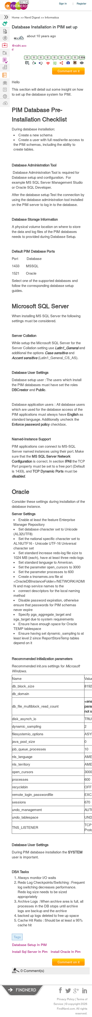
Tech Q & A (4, 89)
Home (16, 17)
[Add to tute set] (27, 62)
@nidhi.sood (19, 47)
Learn (4, 75)
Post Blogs (4, 103)
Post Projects (4, 31)
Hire (4, 23)
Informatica (52, 17)
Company (4, 67)
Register (81, 3)
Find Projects (4, 52)
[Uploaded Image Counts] (68, 62)
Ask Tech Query (4, 96)
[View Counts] (81, 62)
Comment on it (68, 71)
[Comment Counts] (54, 62)
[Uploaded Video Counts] (75, 62)
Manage (4, 60)
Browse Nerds (4, 37)
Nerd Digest (32, 17)
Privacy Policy (66, 999)
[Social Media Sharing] (61, 62)
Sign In (63, 3)
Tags (17, 937)
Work (4, 45)
